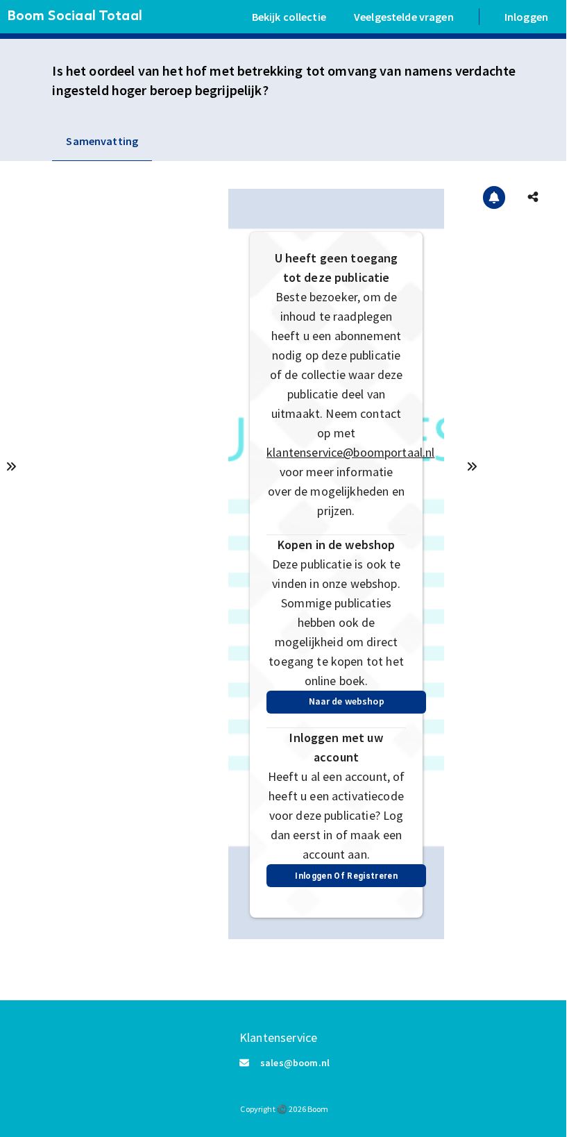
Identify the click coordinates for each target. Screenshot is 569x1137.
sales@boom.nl (295, 1062)
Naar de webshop (346, 701)
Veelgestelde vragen (404, 17)
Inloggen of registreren (346, 876)
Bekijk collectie (289, 17)
